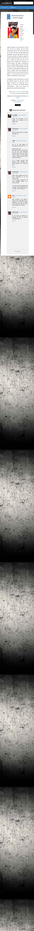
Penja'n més (18, 251)
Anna (13, 195)
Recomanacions (18, 91)
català (18, 100)
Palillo (13, 140)
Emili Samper (15, 128)
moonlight (14, 115)
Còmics (22, 100)
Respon (14, 123)
